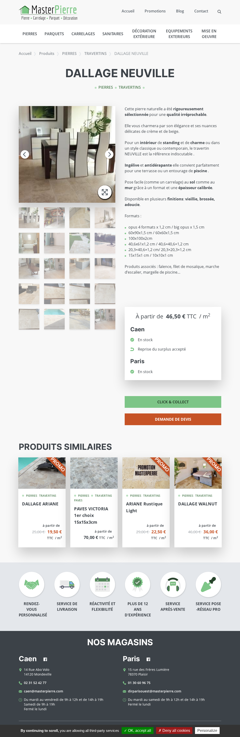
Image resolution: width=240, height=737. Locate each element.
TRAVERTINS (95, 53)
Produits (46, 53)
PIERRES (29, 33)
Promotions (155, 11)
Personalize (207, 731)
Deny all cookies (175, 731)
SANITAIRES (112, 33)
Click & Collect (173, 402)
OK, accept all (139, 731)
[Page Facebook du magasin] (45, 659)
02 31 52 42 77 (35, 682)
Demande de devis (173, 419)
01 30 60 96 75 (139, 682)
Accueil (128, 11)
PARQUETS (54, 33)
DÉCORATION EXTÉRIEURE (144, 33)
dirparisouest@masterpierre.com (154, 691)
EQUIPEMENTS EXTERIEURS (179, 33)
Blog (180, 11)
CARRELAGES (83, 33)
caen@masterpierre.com (43, 691)
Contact (201, 11)
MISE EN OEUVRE (209, 33)
